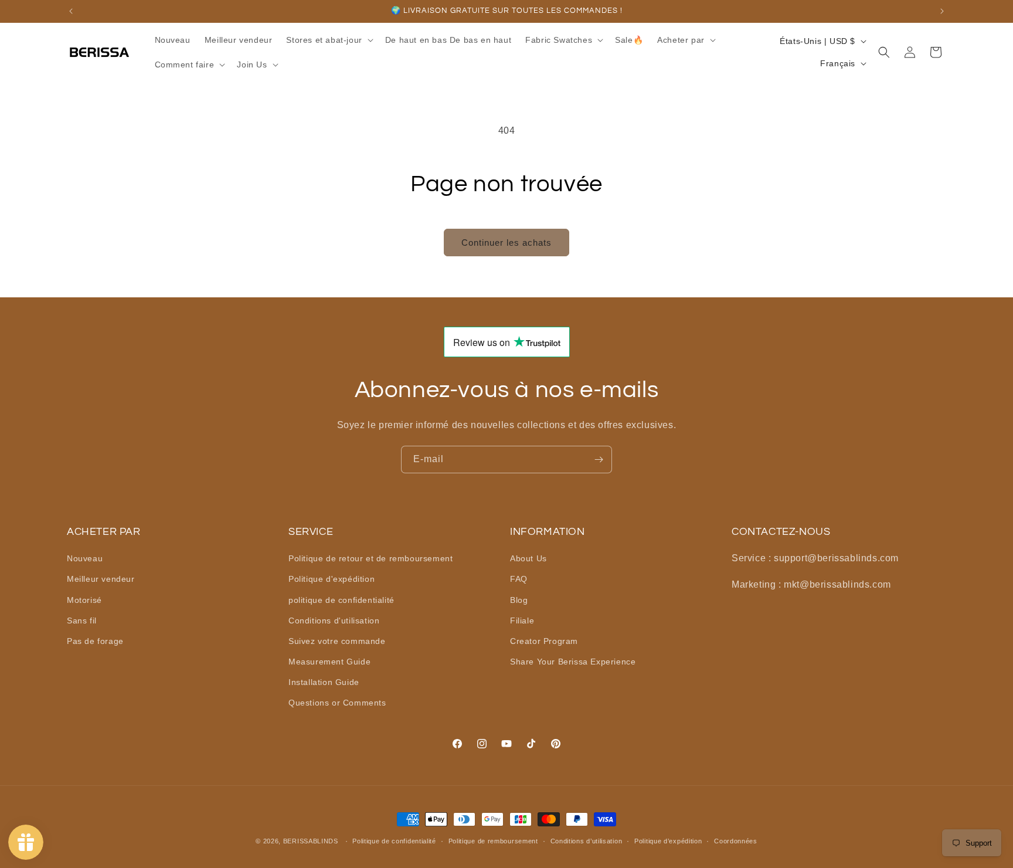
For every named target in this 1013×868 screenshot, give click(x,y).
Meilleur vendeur (101, 579)
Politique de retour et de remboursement (370, 558)
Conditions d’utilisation (586, 841)
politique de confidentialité (341, 600)
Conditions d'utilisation (333, 620)
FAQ (519, 579)
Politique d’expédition (668, 841)
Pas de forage (95, 641)
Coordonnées (735, 841)
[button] (328, 40)
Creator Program (544, 641)
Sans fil (82, 620)
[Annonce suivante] (942, 11)
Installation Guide (323, 682)
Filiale (522, 620)
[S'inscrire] (598, 459)
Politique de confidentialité (394, 841)
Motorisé (84, 600)
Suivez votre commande (337, 641)
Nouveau (85, 558)
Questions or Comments (337, 703)
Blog (519, 600)
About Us (528, 558)
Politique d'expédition (331, 579)
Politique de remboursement (493, 841)
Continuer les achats (506, 242)
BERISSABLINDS (310, 841)
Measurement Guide (329, 661)
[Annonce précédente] (71, 11)
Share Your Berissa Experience (572, 661)
